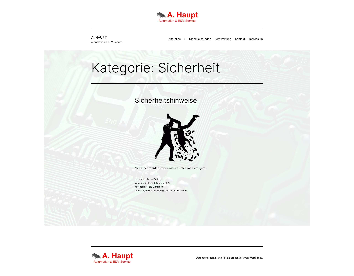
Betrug (160, 190)
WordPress (255, 257)
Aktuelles (174, 39)
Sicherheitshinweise (166, 100)
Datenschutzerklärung (209, 257)
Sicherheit (158, 186)
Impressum (256, 39)
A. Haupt (99, 37)
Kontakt (240, 39)
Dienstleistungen (200, 39)
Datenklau (170, 190)
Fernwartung (223, 39)
